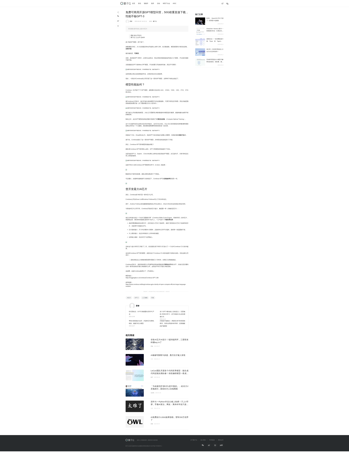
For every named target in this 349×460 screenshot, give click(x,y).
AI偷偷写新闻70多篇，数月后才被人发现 (168, 355)
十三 (152, 359)
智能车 (146, 3)
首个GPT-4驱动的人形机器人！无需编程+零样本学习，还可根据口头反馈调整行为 (172, 314)
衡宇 (152, 377)
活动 (158, 3)
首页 (133, 3)
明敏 (152, 346)
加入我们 (203, 440)
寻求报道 (212, 440)
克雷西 (152, 392)
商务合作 (220, 440)
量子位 (155, 21)
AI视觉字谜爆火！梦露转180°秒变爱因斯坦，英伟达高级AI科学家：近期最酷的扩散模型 (172, 323)
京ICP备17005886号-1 (156, 446)
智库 (152, 3)
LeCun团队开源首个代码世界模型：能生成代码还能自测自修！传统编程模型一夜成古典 (169, 373)
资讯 (139, 3)
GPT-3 (136, 297)
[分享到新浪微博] (118, 21)
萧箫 (131, 21)
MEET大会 (166, 3)
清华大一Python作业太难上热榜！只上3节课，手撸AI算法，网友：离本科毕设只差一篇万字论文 (169, 404)
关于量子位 (193, 440)
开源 (152, 297)
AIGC (174, 3)
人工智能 (144, 297)
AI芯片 (129, 297)
